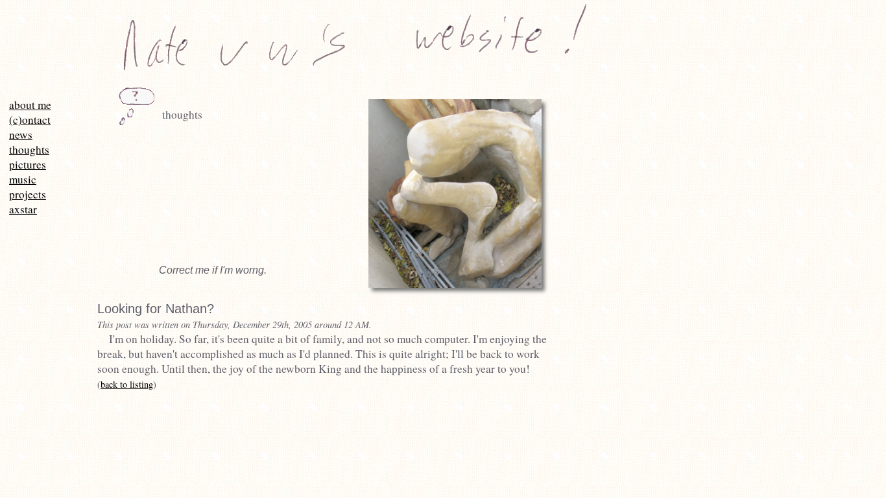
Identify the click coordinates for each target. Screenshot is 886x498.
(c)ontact (30, 119)
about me (30, 104)
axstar (23, 209)
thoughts (29, 149)
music (22, 179)
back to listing (127, 384)
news (20, 134)
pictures (27, 164)
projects (27, 194)
